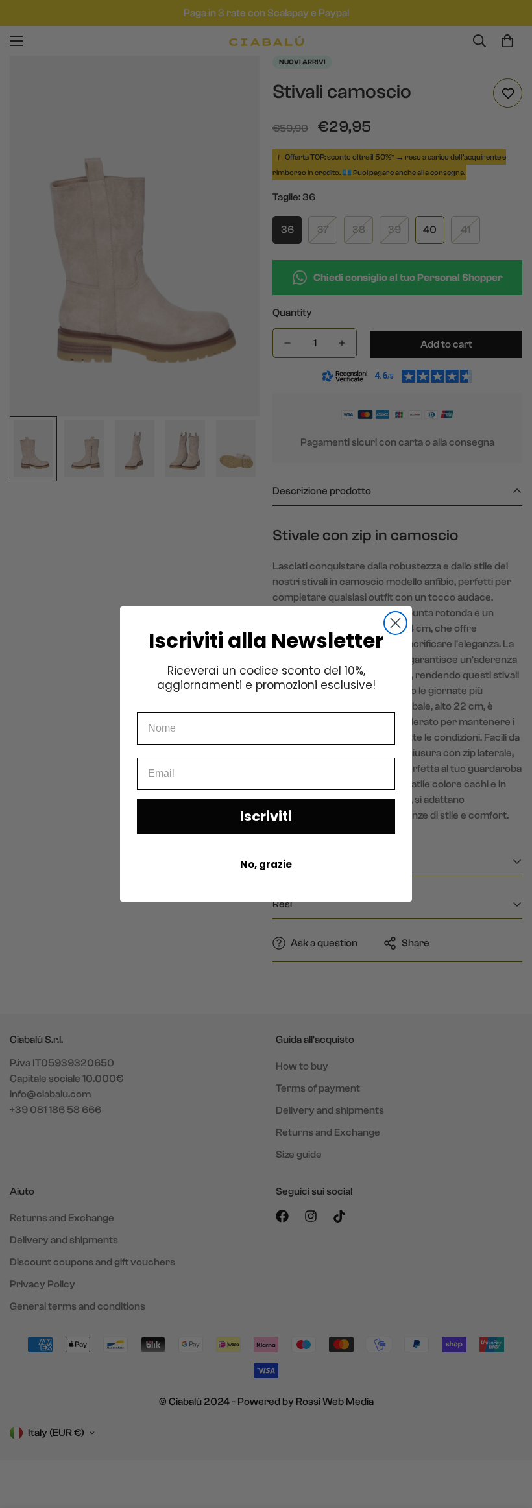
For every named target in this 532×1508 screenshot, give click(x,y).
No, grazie (266, 864)
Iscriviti (266, 816)
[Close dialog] (395, 623)
